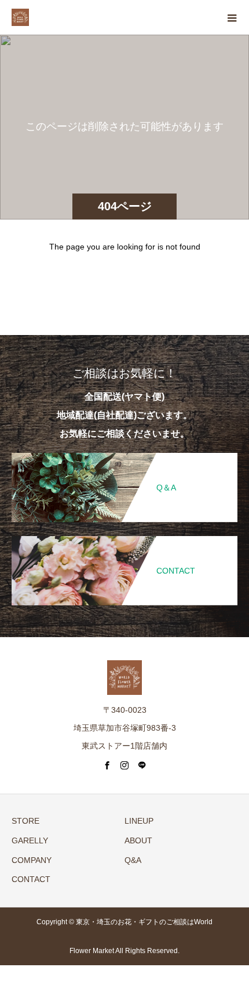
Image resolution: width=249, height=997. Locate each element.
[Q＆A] (124, 454)
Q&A (132, 860)
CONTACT (31, 879)
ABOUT (138, 840)
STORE (25, 820)
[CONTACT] (124, 537)
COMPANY (32, 860)
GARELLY (30, 840)
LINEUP (138, 820)
